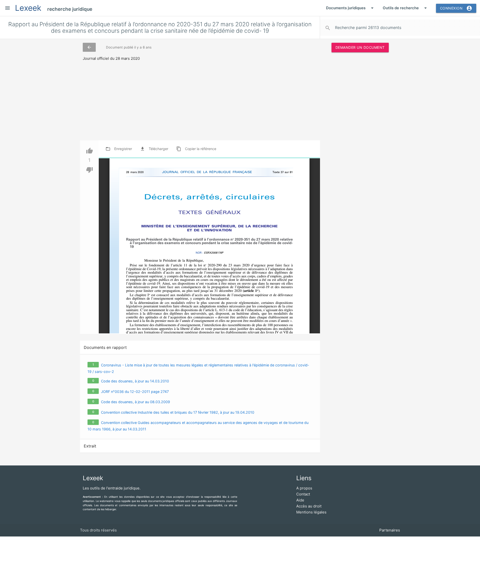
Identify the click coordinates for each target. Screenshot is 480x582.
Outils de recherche (405, 8)
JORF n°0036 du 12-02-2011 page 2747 (135, 391)
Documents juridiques (350, 8)
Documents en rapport (105, 347)
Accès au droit (309, 506)
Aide (300, 500)
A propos (304, 488)
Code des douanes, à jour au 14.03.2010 (135, 381)
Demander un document (360, 47)
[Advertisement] (360, 132)
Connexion (456, 8)
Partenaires (389, 530)
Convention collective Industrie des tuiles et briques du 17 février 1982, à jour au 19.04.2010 (177, 412)
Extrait (90, 445)
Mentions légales (311, 512)
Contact (303, 494)
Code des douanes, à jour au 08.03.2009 (135, 402)
